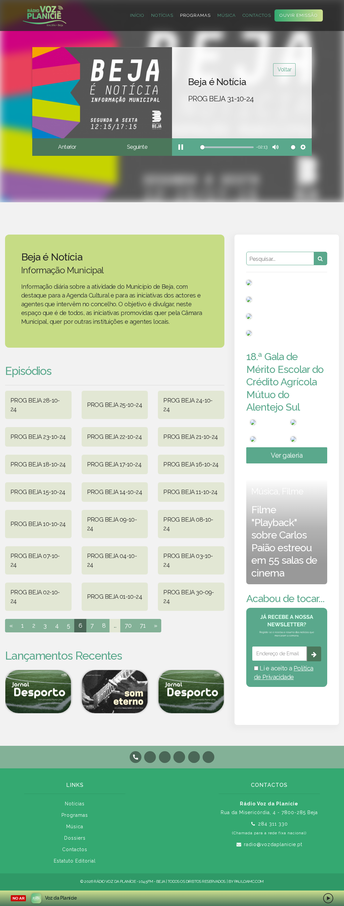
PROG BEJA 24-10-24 (188, 405)
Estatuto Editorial (75, 861)
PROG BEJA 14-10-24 (114, 491)
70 (128, 625)
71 (142, 625)
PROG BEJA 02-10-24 (35, 596)
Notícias (162, 15)
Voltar (284, 69)
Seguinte (137, 147)
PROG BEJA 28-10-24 (35, 405)
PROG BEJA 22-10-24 (114, 436)
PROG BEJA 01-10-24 (114, 596)
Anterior (67, 147)
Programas (195, 15)
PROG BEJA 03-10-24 (188, 560)
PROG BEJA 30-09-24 (188, 596)
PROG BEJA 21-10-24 (190, 436)
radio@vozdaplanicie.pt (273, 844)
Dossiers (75, 838)
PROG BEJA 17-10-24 (114, 464)
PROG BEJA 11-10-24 (190, 491)
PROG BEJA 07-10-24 (35, 560)
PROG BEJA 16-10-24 (191, 464)
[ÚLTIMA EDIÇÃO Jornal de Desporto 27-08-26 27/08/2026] (38, 691)
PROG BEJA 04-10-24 (112, 560)
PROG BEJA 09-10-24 (112, 524)
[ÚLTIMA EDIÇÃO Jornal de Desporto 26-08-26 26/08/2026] (191, 691)
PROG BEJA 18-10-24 (38, 464)
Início (137, 15)
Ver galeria (286, 455)
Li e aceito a (283, 673)
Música (226, 15)
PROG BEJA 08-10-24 (188, 524)
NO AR (18, 898)
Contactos (257, 15)
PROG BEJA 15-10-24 (38, 491)
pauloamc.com (249, 881)
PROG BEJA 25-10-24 (114, 404)
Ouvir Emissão (299, 15)
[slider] (221, 147)
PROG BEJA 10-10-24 (38, 523)
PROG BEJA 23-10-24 (38, 436)
